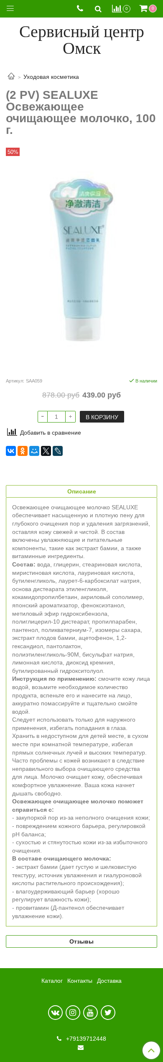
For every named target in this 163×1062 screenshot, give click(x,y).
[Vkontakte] (55, 1012)
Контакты (79, 980)
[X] (46, 451)
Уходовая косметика (51, 76)
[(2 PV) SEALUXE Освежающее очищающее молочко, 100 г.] (81, 261)
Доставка (109, 980)
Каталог (52, 980)
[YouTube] (90, 1012)
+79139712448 (85, 1038)
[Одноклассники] (23, 451)
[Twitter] (108, 1012)
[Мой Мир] (34, 451)
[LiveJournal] (58, 451)
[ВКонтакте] (11, 451)
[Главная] (11, 76)
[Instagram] (73, 1012)
